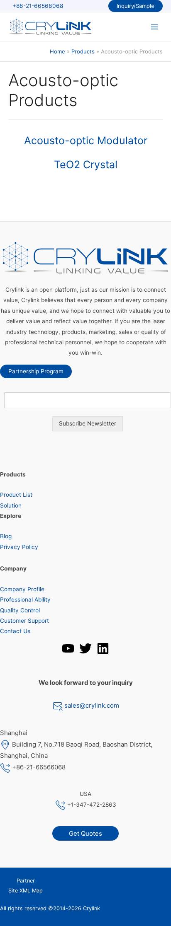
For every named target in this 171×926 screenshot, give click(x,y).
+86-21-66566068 (37, 5)
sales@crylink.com (91, 705)
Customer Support (24, 620)
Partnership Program (36, 371)
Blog (6, 536)
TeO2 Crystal (85, 164)
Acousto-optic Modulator (85, 140)
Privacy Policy (19, 547)
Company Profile (22, 589)
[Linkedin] (103, 648)
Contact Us (15, 631)
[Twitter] (85, 648)
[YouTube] (68, 648)
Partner (26, 881)
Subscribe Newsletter (87, 423)
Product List (16, 494)
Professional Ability (25, 599)
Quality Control (20, 610)
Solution (11, 505)
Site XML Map (25, 890)
